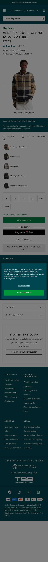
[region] (24, 281)
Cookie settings (24, 286)
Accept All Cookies (24, 293)
